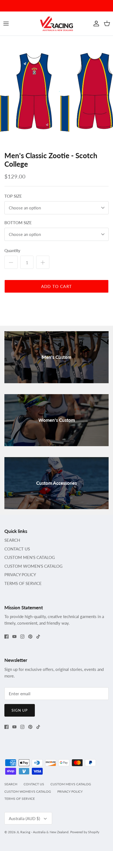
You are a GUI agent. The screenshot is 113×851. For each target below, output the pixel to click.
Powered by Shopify (84, 832)
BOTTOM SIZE (18, 222)
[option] (56, 92)
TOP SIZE (13, 196)
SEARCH (12, 540)
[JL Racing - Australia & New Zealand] (56, 23)
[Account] (95, 24)
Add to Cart (56, 286)
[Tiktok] (38, 636)
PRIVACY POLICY (20, 574)
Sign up (20, 710)
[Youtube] (14, 636)
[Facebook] (6, 636)
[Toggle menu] (6, 24)
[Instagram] (22, 636)
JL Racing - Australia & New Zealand (42, 832)
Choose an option (25, 207)
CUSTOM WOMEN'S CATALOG (33, 566)
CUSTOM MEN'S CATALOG (29, 557)
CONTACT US (17, 548)
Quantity (12, 250)
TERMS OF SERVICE (23, 583)
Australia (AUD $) (24, 818)
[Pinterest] (30, 636)
